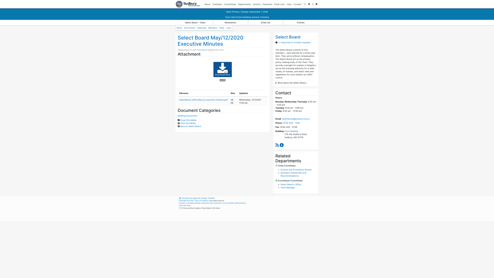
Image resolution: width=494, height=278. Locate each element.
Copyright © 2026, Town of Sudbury (193, 200)
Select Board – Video (195, 22)
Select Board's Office (291, 184)
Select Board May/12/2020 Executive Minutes (210, 40)
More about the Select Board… (292, 82)
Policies (301, 22)
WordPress (283, 198)
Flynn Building (291, 131)
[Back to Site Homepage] (188, 4)
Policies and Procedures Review (296, 169)
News (179, 28)
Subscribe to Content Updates (296, 42)
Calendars (217, 4)
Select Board (202, 50)
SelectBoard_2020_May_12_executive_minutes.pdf (203, 99)
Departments (244, 4)
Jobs (289, 4)
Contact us (183, 203)
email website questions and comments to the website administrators (218, 203)
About (207, 4)
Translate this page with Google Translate (197, 198)
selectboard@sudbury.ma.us (296, 119)
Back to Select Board (190, 126)
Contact (297, 4)
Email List (265, 22)
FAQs (221, 28)
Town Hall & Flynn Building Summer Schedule (247, 17)
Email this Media (188, 120)
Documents (189, 28)
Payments (267, 4)
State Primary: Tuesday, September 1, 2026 (247, 11)
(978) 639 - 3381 (291, 123)
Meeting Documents (187, 115)
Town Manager (288, 187)
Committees (230, 4)
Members (212, 28)
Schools (257, 4)
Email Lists (279, 4)
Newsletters (230, 22)
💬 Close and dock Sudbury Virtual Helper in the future (200, 208)
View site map (184, 205)
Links (228, 28)
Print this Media (188, 123)
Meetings (201, 28)
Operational (288, 210)
